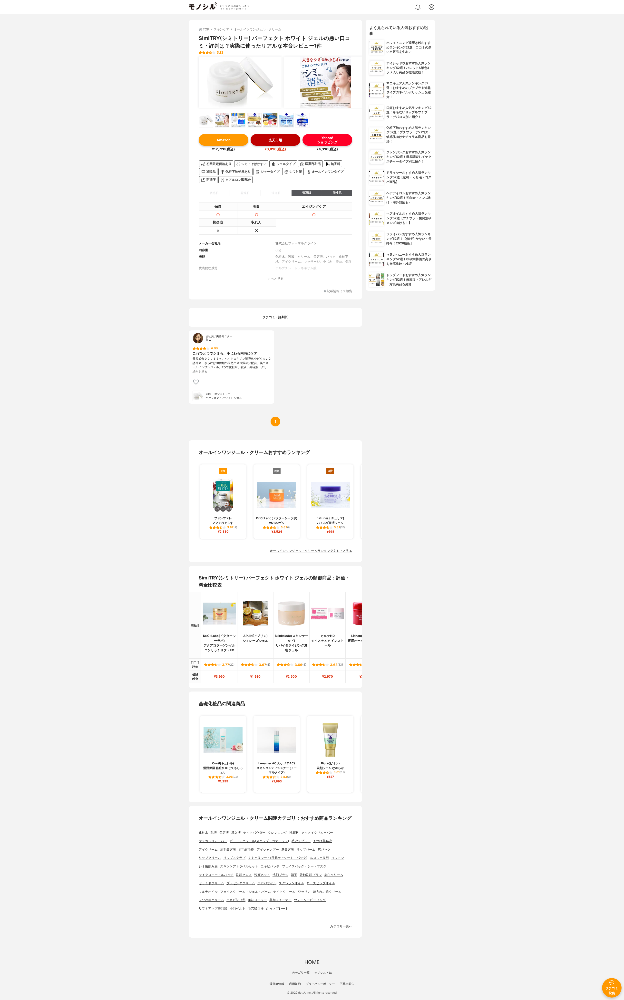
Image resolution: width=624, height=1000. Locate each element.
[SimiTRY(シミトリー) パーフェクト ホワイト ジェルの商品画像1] (240, 82)
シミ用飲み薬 (208, 866)
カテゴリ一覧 (301, 972)
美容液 (224, 833)
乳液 (214, 833)
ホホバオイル (266, 883)
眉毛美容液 (228, 849)
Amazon (223, 140)
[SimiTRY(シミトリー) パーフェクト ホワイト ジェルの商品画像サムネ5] (270, 120)
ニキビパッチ (270, 866)
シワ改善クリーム (211, 900)
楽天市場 (275, 140)
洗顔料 (294, 833)
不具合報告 (347, 984)
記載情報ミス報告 (339, 291)
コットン (337, 858)
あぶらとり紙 (319, 858)
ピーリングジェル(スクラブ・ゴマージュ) (259, 841)
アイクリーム (208, 849)
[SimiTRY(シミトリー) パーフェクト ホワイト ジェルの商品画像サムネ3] (238, 120)
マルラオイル (208, 892)
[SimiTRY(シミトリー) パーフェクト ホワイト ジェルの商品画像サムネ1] (206, 120)
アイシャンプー (268, 849)
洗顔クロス (244, 875)
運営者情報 (277, 984)
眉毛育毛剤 (246, 849)
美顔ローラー (257, 900)
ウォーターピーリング (310, 900)
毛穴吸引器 (256, 908)
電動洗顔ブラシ (311, 875)
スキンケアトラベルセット (239, 866)
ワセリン (304, 892)
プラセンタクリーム (240, 883)
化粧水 (203, 833)
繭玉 (294, 875)
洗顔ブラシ (280, 875)
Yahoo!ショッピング (327, 140)
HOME (312, 962)
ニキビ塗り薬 (235, 900)
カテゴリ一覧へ (341, 926)
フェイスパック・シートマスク (304, 866)
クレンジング (277, 833)
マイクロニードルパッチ (216, 875)
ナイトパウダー (254, 833)
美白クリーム (333, 875)
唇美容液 (287, 849)
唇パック (324, 849)
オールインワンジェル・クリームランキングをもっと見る (311, 551)
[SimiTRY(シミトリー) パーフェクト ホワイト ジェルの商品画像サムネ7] (302, 120)
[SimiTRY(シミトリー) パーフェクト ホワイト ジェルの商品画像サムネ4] (254, 120)
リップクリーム (210, 858)
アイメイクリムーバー (317, 833)
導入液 (236, 833)
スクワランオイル (291, 883)
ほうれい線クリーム (327, 892)
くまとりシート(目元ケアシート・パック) (277, 858)
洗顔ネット (262, 875)
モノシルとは (323, 972)
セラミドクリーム (211, 883)
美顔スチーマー (280, 900)
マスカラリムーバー (213, 841)
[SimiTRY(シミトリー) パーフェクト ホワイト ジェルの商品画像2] (325, 82)
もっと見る (275, 278)
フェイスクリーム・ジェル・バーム (245, 892)
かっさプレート (277, 908)
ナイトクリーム (284, 892)
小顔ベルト (237, 908)
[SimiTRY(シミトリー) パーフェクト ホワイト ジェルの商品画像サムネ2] (222, 120)
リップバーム (305, 849)
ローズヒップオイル (321, 883)
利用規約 (295, 984)
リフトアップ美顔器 (213, 908)
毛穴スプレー (301, 841)
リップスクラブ (234, 858)
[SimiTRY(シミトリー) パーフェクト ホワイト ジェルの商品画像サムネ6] (286, 120)
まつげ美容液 (322, 841)
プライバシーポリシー (320, 984)
